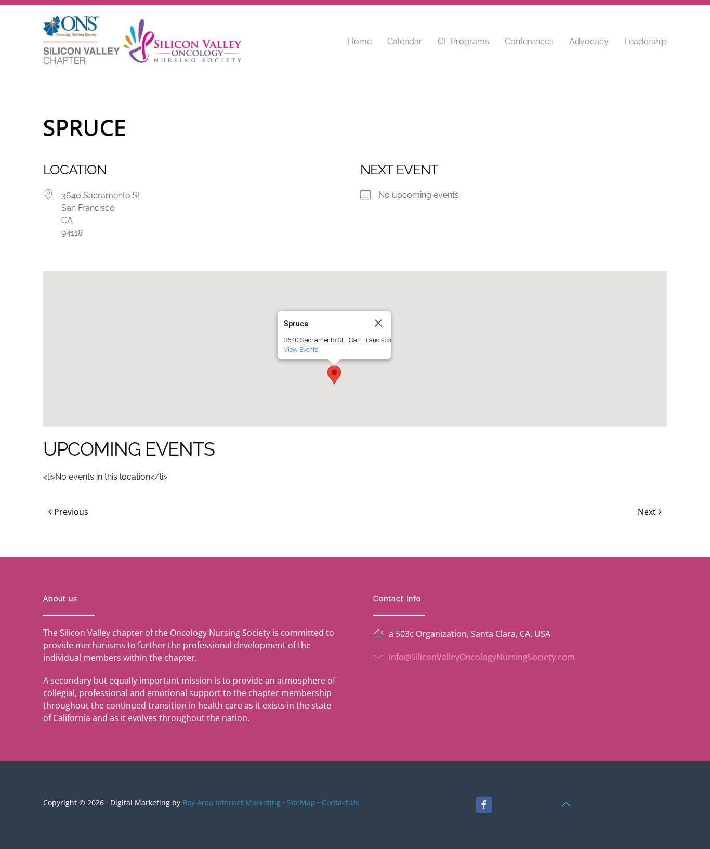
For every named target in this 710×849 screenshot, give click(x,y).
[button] (334, 375)
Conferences (529, 41)
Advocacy (589, 41)
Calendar (404, 41)
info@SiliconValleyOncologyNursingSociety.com (482, 657)
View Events (301, 349)
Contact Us (340, 802)
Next (647, 512)
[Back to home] (143, 41)
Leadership (645, 41)
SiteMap (301, 802)
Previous (71, 512)
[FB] (484, 805)
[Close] (378, 323)
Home (360, 41)
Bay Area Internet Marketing (231, 802)
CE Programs (463, 41)
